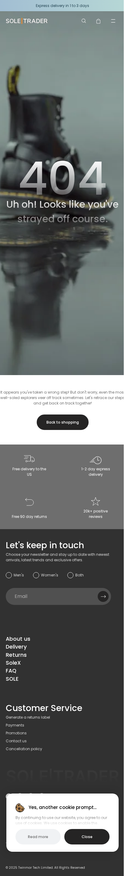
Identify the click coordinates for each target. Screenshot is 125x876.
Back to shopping (62, 422)
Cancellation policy (24, 748)
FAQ (11, 670)
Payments (15, 725)
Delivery (16, 646)
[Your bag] (99, 21)
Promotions (16, 733)
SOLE (12, 679)
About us (18, 639)
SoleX (13, 662)
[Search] (84, 21)
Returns (16, 655)
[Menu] (113, 21)
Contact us (16, 740)
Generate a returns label (28, 717)
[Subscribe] (103, 596)
